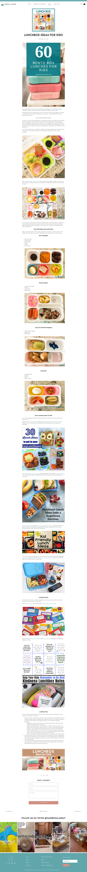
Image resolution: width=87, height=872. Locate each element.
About (28, 862)
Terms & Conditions (46, 865)
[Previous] (2, 837)
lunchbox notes (47, 638)
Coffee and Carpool (36, 638)
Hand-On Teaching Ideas (27, 525)
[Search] (81, 4)
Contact (28, 865)
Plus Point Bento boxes (33, 181)
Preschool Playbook (39, 4)
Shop (29, 4)
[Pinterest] (12, 863)
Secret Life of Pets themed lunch (45, 557)
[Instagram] (9, 863)
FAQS (42, 859)
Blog (49, 4)
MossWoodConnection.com (32, 473)
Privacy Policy (45, 862)
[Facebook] (6, 863)
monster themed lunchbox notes (49, 603)
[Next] (85, 837)
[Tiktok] (15, 863)
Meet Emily (57, 4)
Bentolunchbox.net (33, 421)
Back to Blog (43, 811)
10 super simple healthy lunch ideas (45, 525)
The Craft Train (29, 603)
